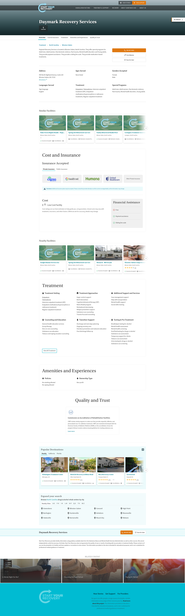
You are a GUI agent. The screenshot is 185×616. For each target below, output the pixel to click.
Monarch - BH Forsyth (104, 262)
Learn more (71, 431)
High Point (126, 508)
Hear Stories (127, 3)
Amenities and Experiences (79, 37)
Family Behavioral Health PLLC (107, 132)
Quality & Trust (95, 37)
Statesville (47, 518)
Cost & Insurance (53, 37)
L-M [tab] (66, 503)
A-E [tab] (54, 503)
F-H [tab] (58, 503)
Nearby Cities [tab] (46, 504)
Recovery (115, 8)
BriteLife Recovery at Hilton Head (81, 474)
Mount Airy (100, 518)
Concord (99, 508)
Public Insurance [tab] (61, 169)
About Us (143, 8)
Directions (42, 80)
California (51, 454)
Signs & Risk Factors (83, 8)
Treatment (64, 37)
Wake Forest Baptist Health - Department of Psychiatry (52, 132)
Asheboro (99, 513)
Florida (59, 454)
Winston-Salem (75, 508)
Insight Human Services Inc (49, 262)
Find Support (140, 3)
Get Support (110, 594)
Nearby (44, 454)
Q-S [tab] (74, 503)
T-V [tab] (79, 503)
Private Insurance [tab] (49, 169)
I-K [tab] (62, 503)
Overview (42, 37)
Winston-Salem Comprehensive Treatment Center (137, 262)
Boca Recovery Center (106, 474)
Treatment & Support (101, 8)
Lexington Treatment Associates (136, 132)
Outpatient (79, 89)
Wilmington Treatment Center (52, 474)
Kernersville (74, 518)
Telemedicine (87, 89)
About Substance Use (128, 8)
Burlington (47, 513)
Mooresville (127, 513)
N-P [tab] (70, 503)
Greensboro (47, 508)
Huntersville (74, 513)
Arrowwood (131, 474)
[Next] (146, 128)
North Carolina (52, 500)
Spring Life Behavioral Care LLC (79, 132)
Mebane (126, 518)
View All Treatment (50, 351)
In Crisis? (177, 20)
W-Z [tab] (83, 503)
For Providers (123, 594)
